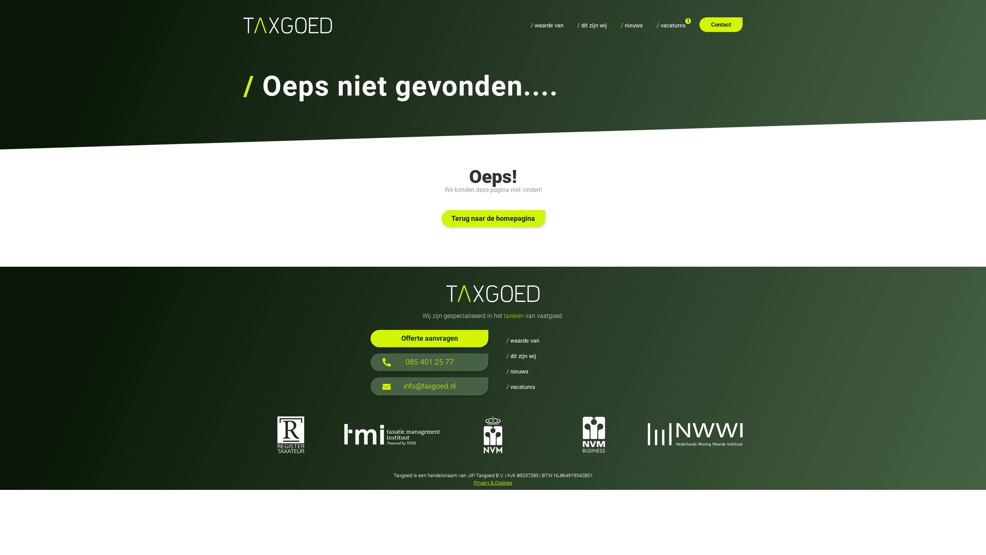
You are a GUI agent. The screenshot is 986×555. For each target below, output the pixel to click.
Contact (721, 24)
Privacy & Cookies (493, 483)
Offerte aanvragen (429, 338)
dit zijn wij (592, 25)
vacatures (671, 25)
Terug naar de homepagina (493, 218)
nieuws (632, 25)
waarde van (547, 25)
